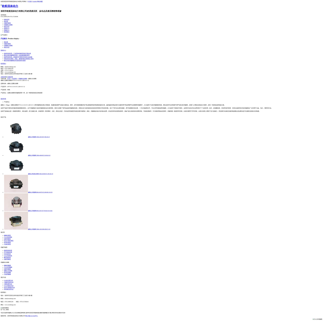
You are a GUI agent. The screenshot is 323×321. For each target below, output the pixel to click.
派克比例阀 (7, 272)
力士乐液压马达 (8, 285)
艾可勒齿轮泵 (8, 252)
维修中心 (6, 30)
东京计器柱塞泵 (8, 240)
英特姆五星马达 (8, 289)
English (35, 1)
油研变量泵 (7, 239)
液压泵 (6, 21)
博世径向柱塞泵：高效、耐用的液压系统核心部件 (19, 58)
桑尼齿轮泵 (7, 257)
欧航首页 (6, 19)
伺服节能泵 (7, 23)
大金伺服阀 (7, 274)
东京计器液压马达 (9, 287)
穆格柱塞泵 (7, 235)
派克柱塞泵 (7, 242)
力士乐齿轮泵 (8, 255)
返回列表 (3, 98)
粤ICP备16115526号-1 (31, 316)
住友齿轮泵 (7, 254)
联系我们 (6, 32)
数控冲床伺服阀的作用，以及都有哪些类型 (17, 55)
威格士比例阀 (8, 270)
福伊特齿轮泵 (8, 250)
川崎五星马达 (8, 284)
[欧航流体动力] (9, 5)
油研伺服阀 (7, 269)
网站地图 (40, 1)
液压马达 (6, 26)
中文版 (30, 1)
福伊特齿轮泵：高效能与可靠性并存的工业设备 (18, 57)
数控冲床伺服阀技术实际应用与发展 (15, 60)
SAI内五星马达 (8, 280)
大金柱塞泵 (7, 244)
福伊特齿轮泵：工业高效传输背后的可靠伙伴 (17, 53)
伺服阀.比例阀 (8, 24)
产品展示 (4, 38)
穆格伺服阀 (7, 265)
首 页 (8, 78)
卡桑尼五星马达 (8, 282)
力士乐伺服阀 (8, 267)
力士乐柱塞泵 (8, 237)
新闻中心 (6, 28)
